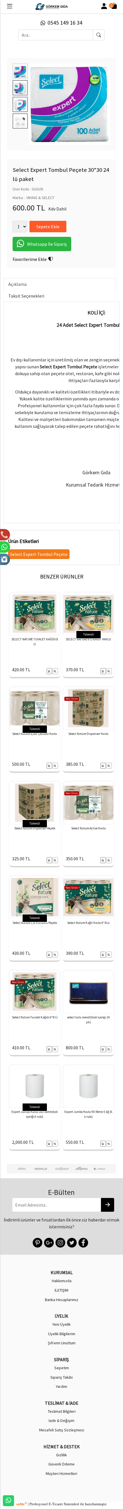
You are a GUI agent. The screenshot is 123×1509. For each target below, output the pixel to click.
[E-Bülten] (107, 1205)
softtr (21, 1504)
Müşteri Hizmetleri (61, 1473)
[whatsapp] (8, 1500)
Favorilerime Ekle (30, 259)
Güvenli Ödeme (61, 1464)
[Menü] (9, 7)
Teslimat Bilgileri (62, 1411)
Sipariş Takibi (61, 1377)
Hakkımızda (62, 1280)
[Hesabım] (104, 6)
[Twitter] (71, 1242)
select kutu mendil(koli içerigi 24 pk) (88, 1019)
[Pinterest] (37, 1242)
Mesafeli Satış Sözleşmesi (61, 1430)
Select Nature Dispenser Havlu (88, 734)
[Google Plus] (48, 1242)
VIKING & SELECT (40, 197)
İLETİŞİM (61, 1290)
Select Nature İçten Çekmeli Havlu (34, 734)
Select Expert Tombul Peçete (39, 554)
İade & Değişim (61, 1420)
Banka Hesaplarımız (61, 1299)
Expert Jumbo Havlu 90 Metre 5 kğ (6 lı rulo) (88, 1114)
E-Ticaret (56, 1504)
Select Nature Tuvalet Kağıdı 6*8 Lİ (34, 1017)
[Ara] (99, 34)
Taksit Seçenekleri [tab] (26, 296)
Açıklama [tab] (17, 284)
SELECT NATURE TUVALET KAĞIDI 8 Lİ (34, 641)
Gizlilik (61, 1454)
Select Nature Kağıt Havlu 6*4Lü (88, 923)
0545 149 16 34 (63, 22)
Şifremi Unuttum (62, 1342)
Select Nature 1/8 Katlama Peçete (35, 923)
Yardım (61, 1386)
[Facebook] (83, 1242)
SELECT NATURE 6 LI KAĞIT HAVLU (88, 639)
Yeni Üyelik (61, 1324)
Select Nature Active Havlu (88, 828)
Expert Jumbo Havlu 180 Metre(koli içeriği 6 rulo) (34, 1114)
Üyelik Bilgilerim (61, 1333)
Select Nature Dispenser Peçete (34, 828)
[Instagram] (60, 1242)
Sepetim (61, 1367)
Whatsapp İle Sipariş (47, 244)
